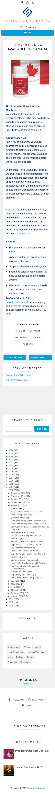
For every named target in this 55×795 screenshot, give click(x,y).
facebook (18, 700)
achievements (14, 647)
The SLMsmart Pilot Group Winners (26, 578)
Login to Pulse (13, 302)
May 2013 (16, 584)
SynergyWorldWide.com (17, 380)
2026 (11, 450)
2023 (11, 459)
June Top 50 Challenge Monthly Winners (29, 563)
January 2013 (17, 596)
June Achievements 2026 (28, 767)
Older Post (39, 357)
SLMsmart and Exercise (21, 571)
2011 (11, 602)
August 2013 (17, 505)
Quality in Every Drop (20, 517)
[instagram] (27, 3)
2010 (11, 605)
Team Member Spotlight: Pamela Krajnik (28, 521)
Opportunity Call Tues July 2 (23, 575)
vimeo (30, 706)
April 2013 (16, 587)
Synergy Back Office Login (18, 375)
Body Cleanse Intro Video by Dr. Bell (27, 511)
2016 (11, 481)
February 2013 (18, 593)
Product (30, 657)
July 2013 (15, 508)
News (10, 657)
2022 (11, 462)
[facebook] (22, 3)
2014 (11, 487)
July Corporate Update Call (23, 548)
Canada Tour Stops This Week (24, 551)
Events (27, 647)
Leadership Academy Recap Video (26, 535)
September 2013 (19, 502)
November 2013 (18, 496)
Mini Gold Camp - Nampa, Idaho (25, 560)
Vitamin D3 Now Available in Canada (27, 541)
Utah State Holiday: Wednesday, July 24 (28, 524)
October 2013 (17, 499)
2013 (11, 490)
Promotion (12, 662)
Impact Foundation (37, 652)
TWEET (36, 331)
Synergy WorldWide (35, 788)
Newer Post (16, 357)
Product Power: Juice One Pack (32, 751)
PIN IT (37, 338)
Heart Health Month (16, 652)
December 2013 (18, 493)
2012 (11, 599)
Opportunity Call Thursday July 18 (26, 544)
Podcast (19, 657)
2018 (11, 475)
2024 (11, 456)
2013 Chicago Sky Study (21, 514)
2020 (11, 468)
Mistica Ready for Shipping (22, 532)
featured (37, 647)
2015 (11, 484)
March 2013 (16, 590)
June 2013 (16, 581)
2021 (11, 465)
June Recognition (18, 538)
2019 (11, 472)
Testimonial (25, 662)
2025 (11, 453)
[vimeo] (33, 3)
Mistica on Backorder (20, 557)
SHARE (21, 331)
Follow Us (27, 683)
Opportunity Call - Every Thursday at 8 (28, 554)
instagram (39, 700)
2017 (11, 478)
